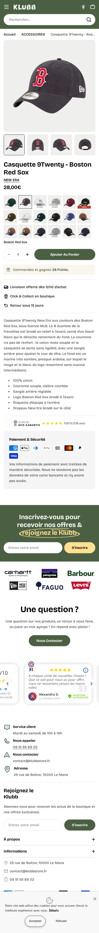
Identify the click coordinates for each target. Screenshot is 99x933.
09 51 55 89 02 (25, 747)
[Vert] (10, 202)
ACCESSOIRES (33, 34)
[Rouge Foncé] (69, 202)
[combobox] (49, 19)
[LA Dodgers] (69, 217)
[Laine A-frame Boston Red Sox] (84, 217)
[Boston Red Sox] (25, 202)
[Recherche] (89, 19)
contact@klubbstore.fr (28, 871)
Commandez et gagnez (41, 270)
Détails (54, 910)
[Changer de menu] (6, 7)
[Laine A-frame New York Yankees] (25, 231)
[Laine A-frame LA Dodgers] (10, 231)
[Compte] (83, 7)
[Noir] (54, 217)
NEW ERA (11, 180)
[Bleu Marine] (40, 231)
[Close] (95, 898)
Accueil (10, 34)
